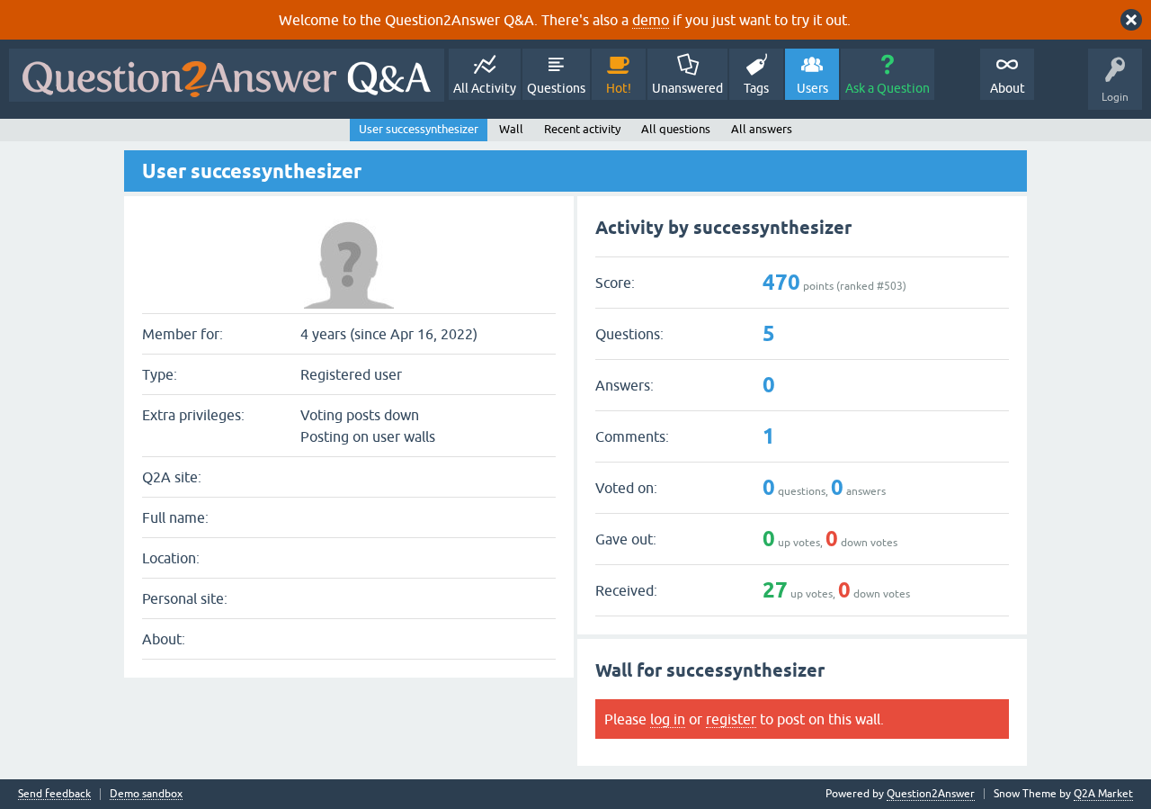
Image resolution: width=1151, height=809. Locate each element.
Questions (556, 88)
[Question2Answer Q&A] (226, 75)
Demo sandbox (146, 794)
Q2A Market (1103, 793)
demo (650, 20)
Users (812, 88)
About (1007, 88)
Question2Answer (931, 793)
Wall (511, 129)
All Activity (484, 88)
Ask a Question (887, 88)
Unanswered (687, 88)
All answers (761, 129)
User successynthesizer (418, 129)
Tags (756, 88)
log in (667, 719)
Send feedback (54, 794)
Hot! (618, 88)
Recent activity (582, 129)
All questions (675, 129)
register (731, 719)
